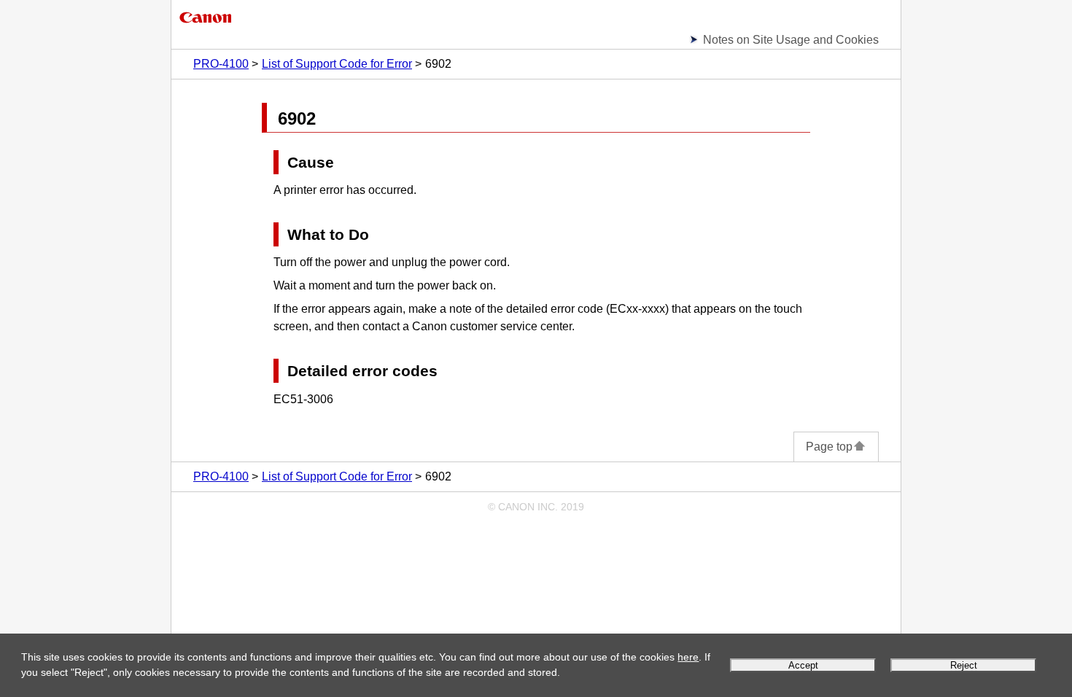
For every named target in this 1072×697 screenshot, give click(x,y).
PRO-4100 (221, 64)
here (688, 657)
